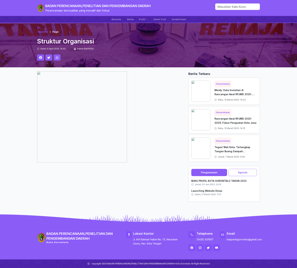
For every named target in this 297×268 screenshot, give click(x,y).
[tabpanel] (224, 187)
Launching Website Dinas (206, 190)
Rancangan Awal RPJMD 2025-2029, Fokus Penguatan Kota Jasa (235, 120)
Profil (142, 19)
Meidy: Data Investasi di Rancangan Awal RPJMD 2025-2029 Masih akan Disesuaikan (233, 94)
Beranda (116, 19)
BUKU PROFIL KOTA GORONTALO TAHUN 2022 (219, 180)
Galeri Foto (159, 19)
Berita (130, 19)
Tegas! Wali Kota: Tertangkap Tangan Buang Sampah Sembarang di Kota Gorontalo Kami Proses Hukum (232, 153)
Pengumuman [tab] (209, 172)
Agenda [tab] (242, 172)
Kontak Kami (179, 19)
